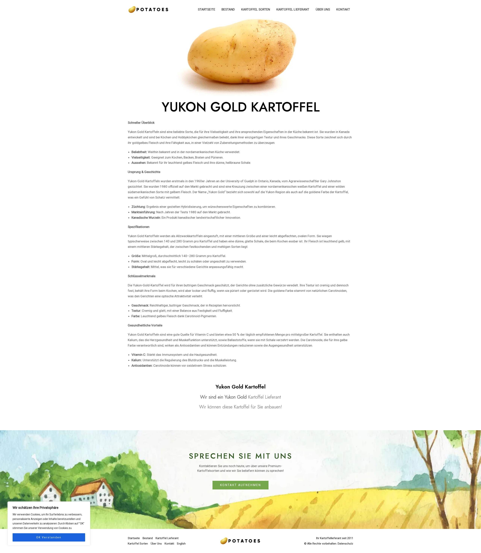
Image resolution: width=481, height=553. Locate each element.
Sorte (189, 132)
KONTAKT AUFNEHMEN (240, 485)
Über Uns (323, 9)
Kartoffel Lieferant (292, 9)
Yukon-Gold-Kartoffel (148, 285)
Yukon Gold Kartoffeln (143, 132)
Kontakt (343, 9)
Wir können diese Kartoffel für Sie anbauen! (240, 406)
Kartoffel (315, 186)
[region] (49, 523)
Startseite (206, 9)
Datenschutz (345, 543)
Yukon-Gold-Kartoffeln (144, 181)
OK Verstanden (48, 537)
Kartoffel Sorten (255, 9)
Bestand (228, 9)
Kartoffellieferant (330, 538)
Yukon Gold (216, 192)
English (181, 543)
